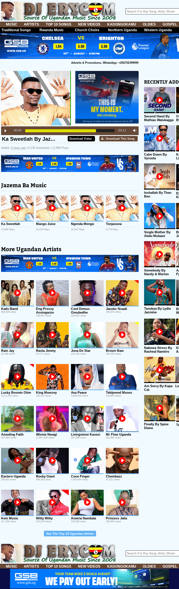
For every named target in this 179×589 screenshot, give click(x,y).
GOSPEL (170, 24)
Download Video (80, 138)
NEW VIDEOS (89, 24)
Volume (133, 130)
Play (5, 130)
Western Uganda (158, 30)
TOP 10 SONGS (58, 24)
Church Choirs (87, 30)
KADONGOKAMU (121, 24)
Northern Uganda (122, 30)
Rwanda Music (52, 30)
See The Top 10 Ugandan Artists (70, 533)
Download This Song (120, 138)
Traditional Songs (16, 30)
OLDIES (149, 24)
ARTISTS (31, 24)
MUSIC (11, 24)
